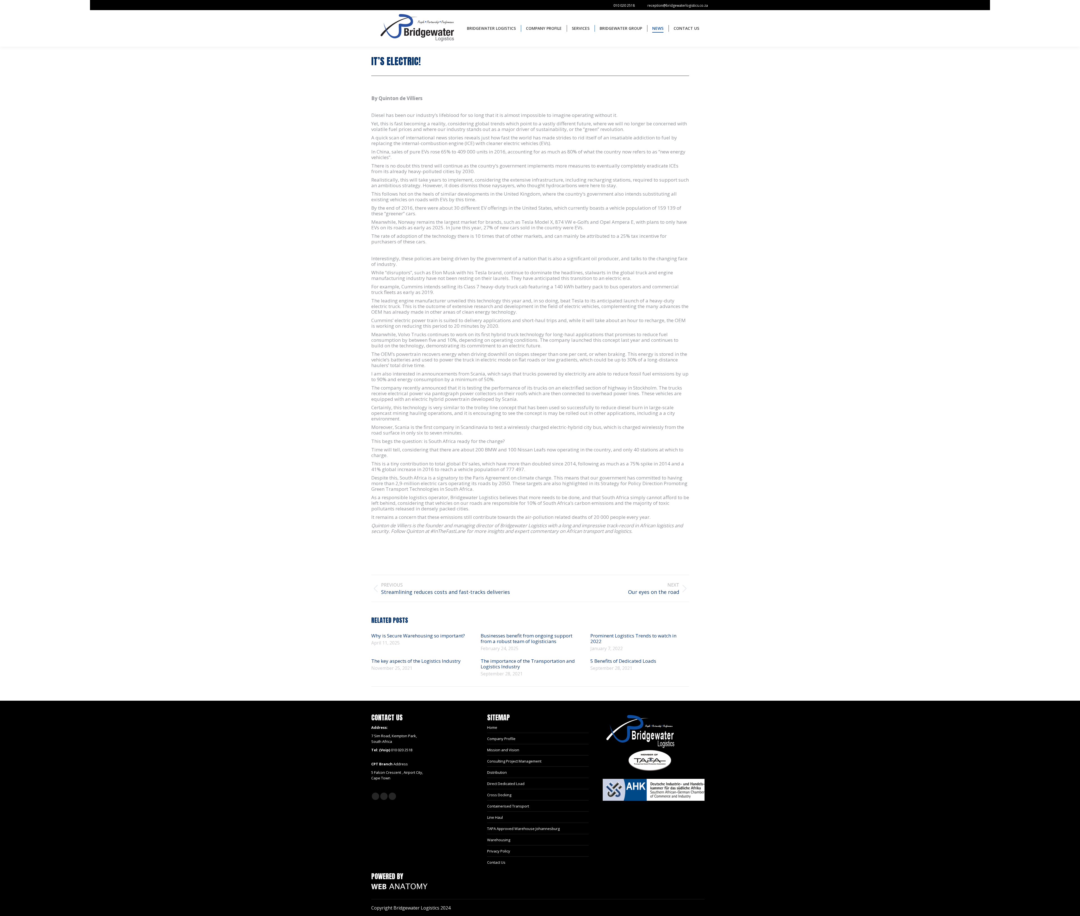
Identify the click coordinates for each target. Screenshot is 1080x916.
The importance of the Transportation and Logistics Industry (528, 664)
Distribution (497, 772)
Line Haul (495, 817)
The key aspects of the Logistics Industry (416, 661)
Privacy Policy (498, 851)
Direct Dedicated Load (506, 783)
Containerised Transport (508, 806)
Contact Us (496, 862)
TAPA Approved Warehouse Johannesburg (523, 828)
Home (492, 727)
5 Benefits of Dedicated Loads (623, 661)
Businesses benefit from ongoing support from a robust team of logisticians (526, 638)
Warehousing (498, 839)
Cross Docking (499, 794)
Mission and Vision (503, 749)
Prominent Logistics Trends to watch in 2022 (633, 638)
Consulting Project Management (514, 761)
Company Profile (501, 738)
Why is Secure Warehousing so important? (418, 636)
